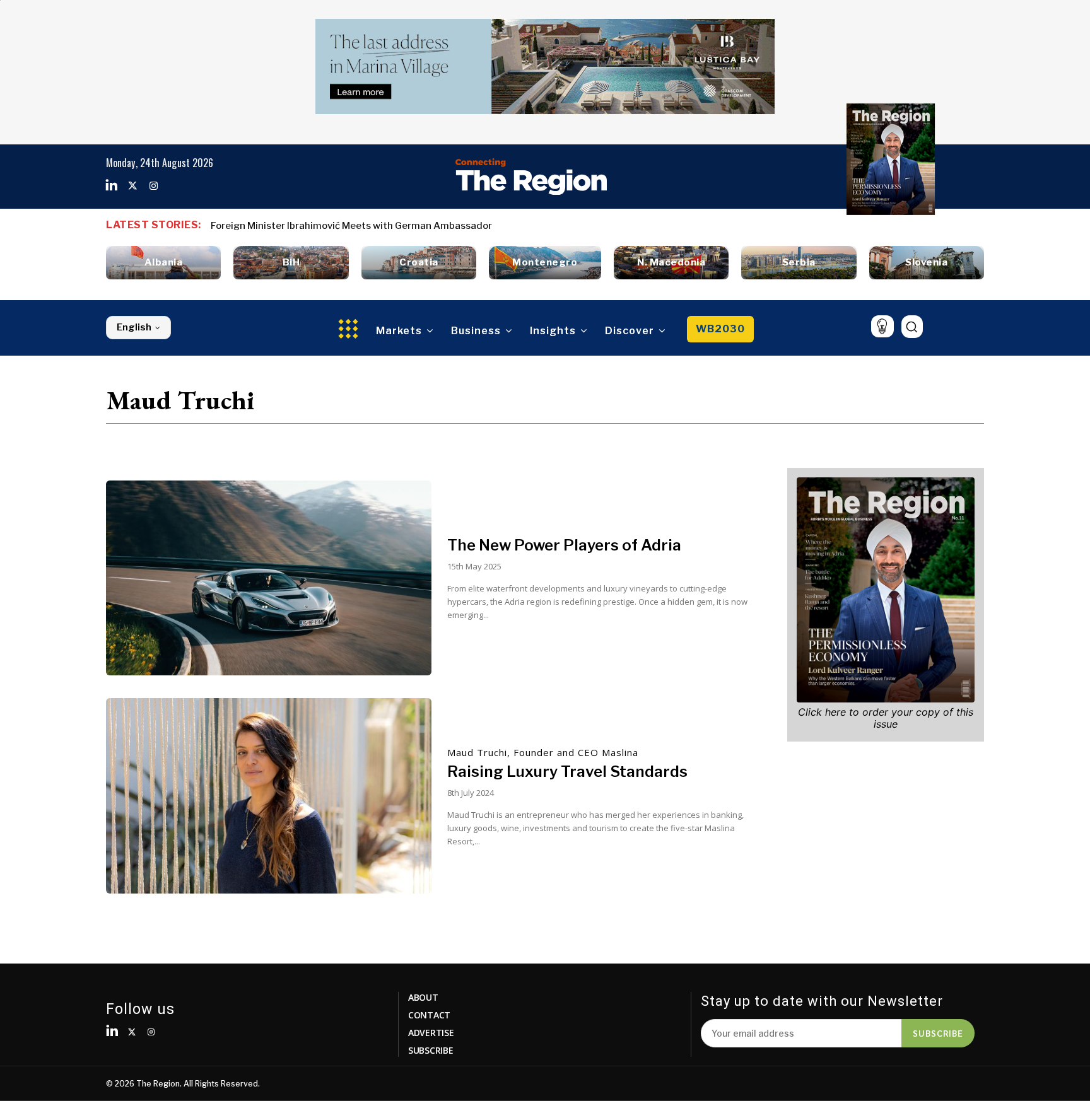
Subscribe (938, 1033)
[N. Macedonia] (671, 262)
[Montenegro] (545, 262)
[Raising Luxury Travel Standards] (268, 796)
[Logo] (531, 176)
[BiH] (290, 262)
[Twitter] (132, 186)
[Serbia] (798, 262)
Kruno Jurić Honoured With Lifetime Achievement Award (340, 225)
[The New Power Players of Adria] (268, 578)
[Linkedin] (111, 186)
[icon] (882, 326)
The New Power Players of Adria (564, 545)
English (134, 327)
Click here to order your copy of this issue (885, 718)
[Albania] (163, 262)
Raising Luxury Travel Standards (567, 771)
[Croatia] (418, 262)
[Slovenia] (926, 262)
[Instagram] (153, 186)
